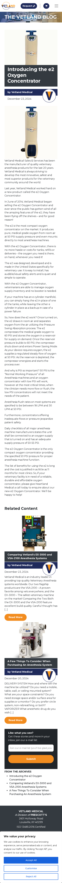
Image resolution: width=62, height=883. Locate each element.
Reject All (31, 876)
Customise (31, 868)
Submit (31, 759)
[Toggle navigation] (56, 6)
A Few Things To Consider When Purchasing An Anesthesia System (30, 663)
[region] (31, 857)
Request (30, 5)
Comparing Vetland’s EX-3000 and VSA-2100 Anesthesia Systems (30, 556)
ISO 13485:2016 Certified (31, 826)
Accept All (31, 860)
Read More (18, 617)
